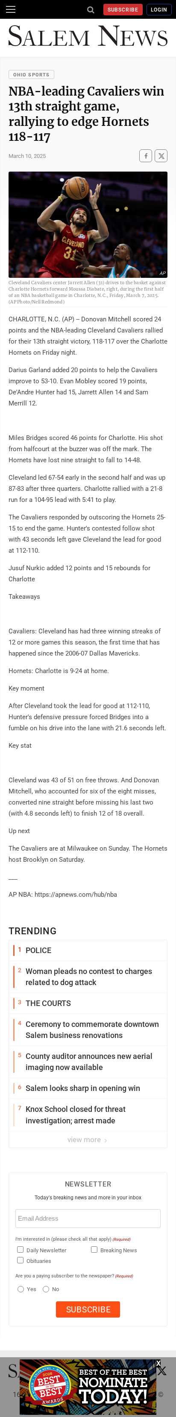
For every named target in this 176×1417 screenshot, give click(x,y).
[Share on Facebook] (145, 155)
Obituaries (38, 1261)
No (55, 1289)
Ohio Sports (31, 75)
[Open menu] (11, 9)
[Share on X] (161, 155)
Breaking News (118, 1250)
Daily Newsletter (46, 1250)
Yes (30, 1289)
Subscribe (123, 10)
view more (85, 1139)
